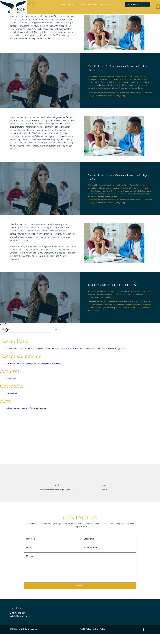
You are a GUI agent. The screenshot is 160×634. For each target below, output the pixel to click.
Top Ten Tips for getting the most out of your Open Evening (48, 348)
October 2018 (10, 378)
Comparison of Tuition (14, 348)
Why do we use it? (80, 348)
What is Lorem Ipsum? (97, 348)
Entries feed (15, 408)
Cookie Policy (85, 629)
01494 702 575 (137, 5)
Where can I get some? (117, 348)
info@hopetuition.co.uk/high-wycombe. (56, 490)
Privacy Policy (99, 629)
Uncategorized (11, 393)
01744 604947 (103, 490)
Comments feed (26, 408)
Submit (80, 585)
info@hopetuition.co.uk (22, 616)
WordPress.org (40, 408)
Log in (7, 408)
